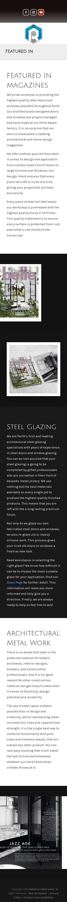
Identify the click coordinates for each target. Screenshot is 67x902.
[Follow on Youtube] (41, 12)
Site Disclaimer (38, 893)
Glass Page (15, 582)
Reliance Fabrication (41, 889)
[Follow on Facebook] (26, 12)
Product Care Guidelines (38, 897)
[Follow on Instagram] (33, 12)
